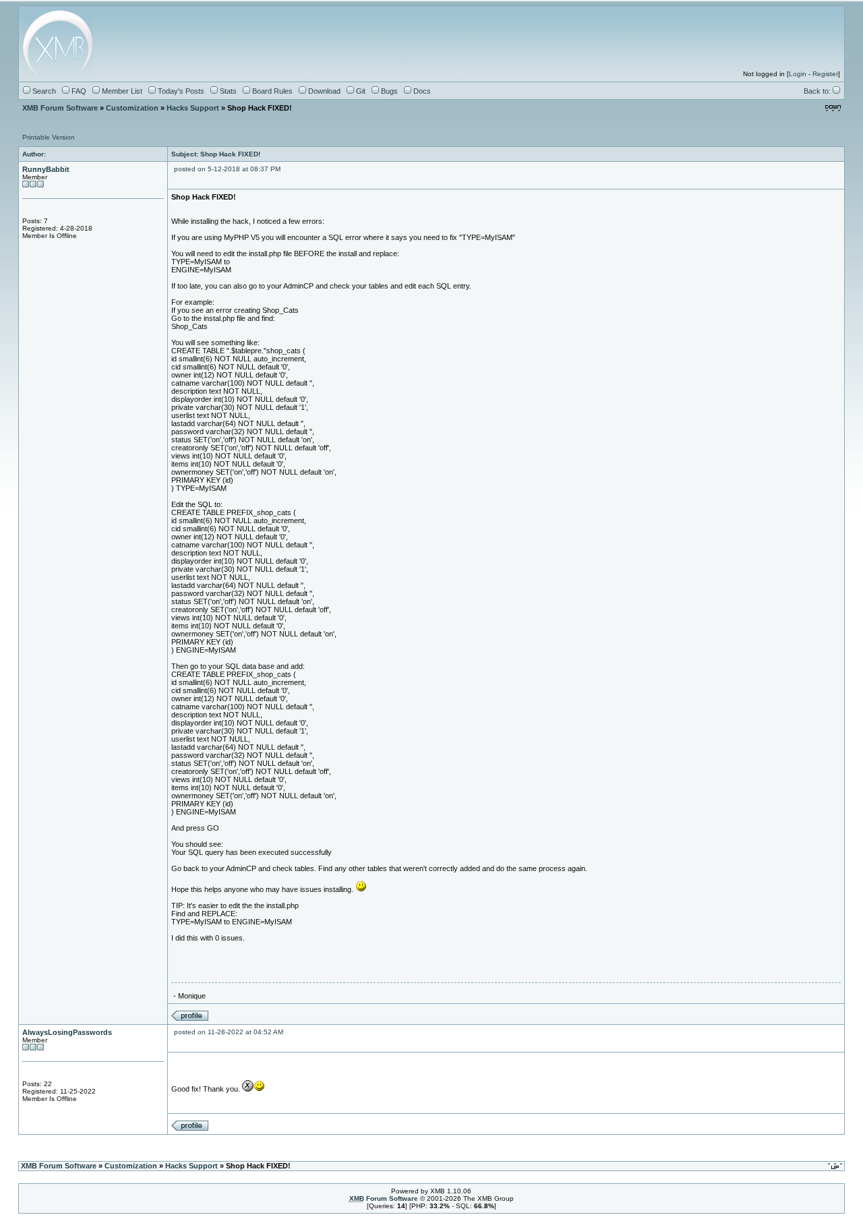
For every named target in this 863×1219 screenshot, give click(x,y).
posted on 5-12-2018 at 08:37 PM (227, 169)
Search (43, 91)
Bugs (388, 91)
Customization (132, 108)
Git (359, 91)
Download (323, 91)
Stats (227, 91)
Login (797, 74)
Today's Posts (180, 91)
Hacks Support (193, 108)
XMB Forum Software (60, 108)
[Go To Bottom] (833, 109)
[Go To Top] (836, 1166)
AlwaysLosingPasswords (67, 1032)
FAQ (77, 91)
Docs (421, 91)
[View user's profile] (189, 1018)
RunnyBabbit (45, 169)
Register (825, 74)
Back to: (818, 91)
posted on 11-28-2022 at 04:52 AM (228, 1032)
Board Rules (271, 91)
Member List (121, 91)
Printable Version (48, 137)
